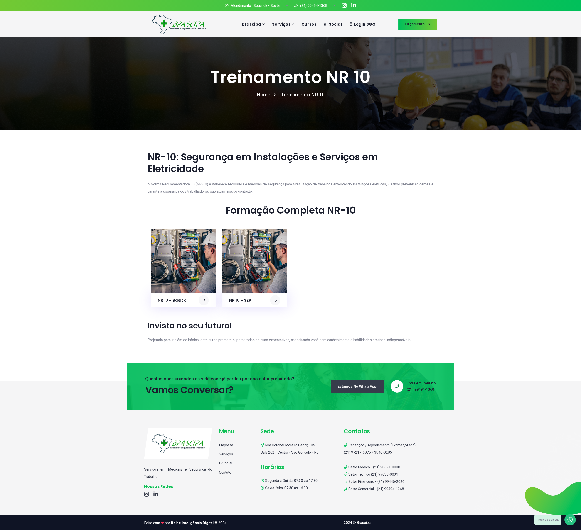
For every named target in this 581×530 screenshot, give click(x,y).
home (263, 94)
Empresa (226, 445)
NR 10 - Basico (172, 300)
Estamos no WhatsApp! (357, 386)
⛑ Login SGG (362, 24)
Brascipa (251, 24)
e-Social (333, 24)
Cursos (308, 24)
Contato (225, 472)
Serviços (281, 24)
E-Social (225, 463)
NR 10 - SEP (240, 300)
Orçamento (415, 24)
